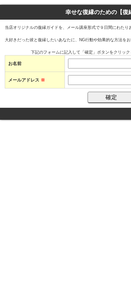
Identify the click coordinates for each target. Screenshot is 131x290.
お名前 (15, 63)
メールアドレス (26, 79)
